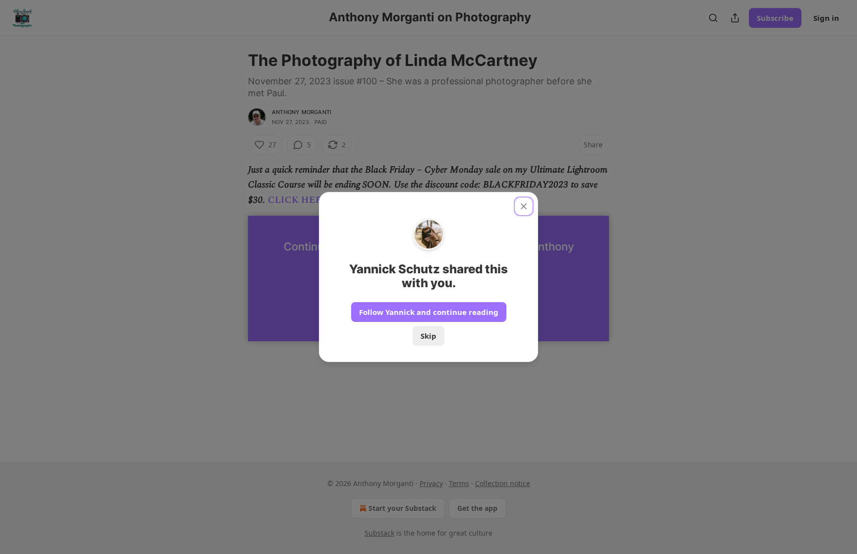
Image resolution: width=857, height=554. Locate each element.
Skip (428, 336)
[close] (524, 206)
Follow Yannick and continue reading (428, 312)
